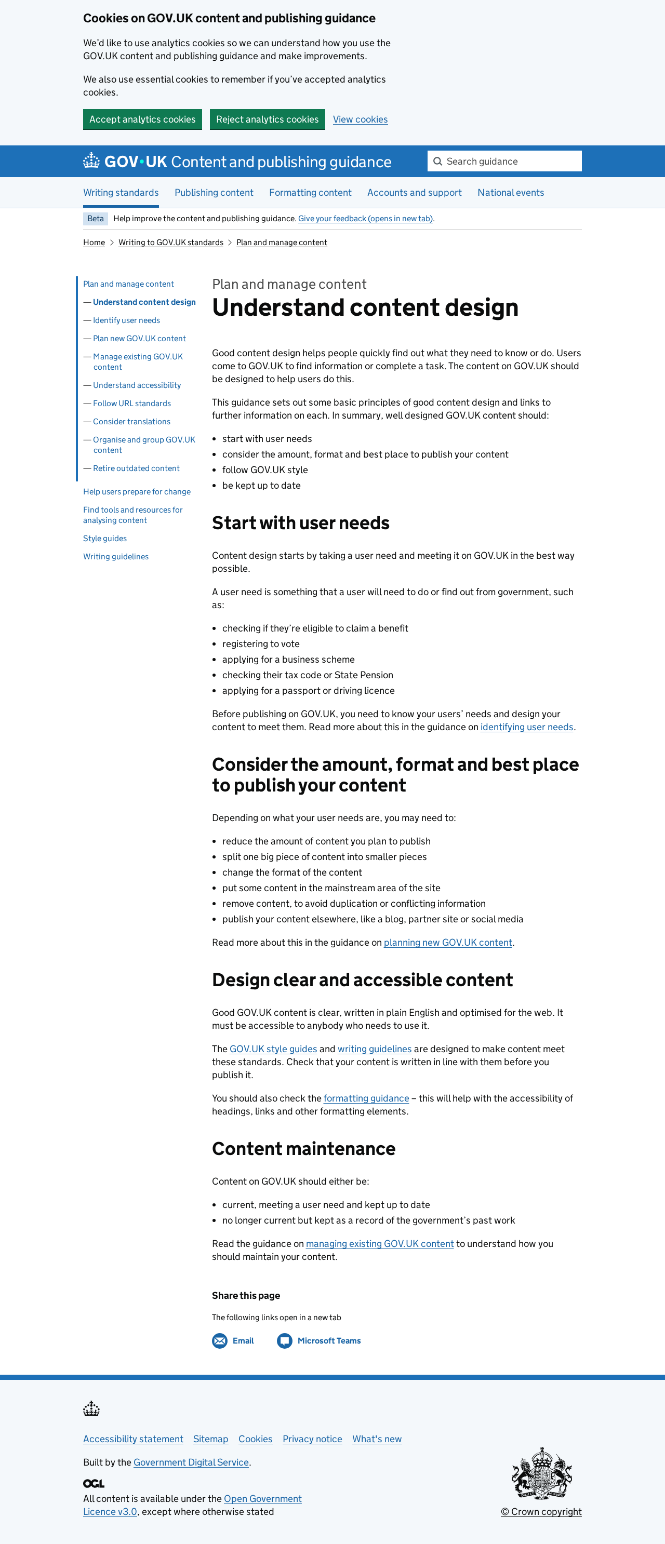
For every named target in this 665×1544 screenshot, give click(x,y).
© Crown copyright (541, 1512)
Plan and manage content (281, 242)
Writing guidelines (116, 556)
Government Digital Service (191, 1462)
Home (94, 242)
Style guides (105, 538)
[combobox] (505, 161)
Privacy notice (312, 1439)
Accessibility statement (133, 1439)
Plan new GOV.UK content (139, 338)
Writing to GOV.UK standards (170, 242)
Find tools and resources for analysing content (133, 515)
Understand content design (144, 302)
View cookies (360, 119)
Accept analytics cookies (142, 119)
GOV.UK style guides (273, 1049)
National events (510, 192)
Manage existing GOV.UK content (138, 362)
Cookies (255, 1439)
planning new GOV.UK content (448, 942)
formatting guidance (366, 1098)
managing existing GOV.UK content (380, 1244)
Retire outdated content (136, 468)
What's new (377, 1439)
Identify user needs (126, 320)
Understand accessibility (137, 385)
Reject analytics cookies (267, 119)
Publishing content (214, 192)
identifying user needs (527, 727)
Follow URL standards (132, 403)
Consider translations (131, 421)
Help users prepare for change (137, 491)
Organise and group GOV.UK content (144, 445)
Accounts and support (414, 192)
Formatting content (310, 192)
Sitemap (211, 1439)
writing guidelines (375, 1049)
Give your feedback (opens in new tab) (365, 218)
